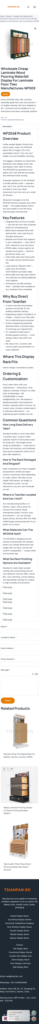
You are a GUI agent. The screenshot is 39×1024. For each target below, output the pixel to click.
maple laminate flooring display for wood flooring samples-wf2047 (18, 810)
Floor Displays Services (20, 963)
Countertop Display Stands (19, 920)
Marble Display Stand (19, 934)
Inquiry (5, 94)
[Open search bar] (28, 7)
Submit (8, 700)
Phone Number (8, 659)
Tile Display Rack (20, 949)
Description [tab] (7, 126)
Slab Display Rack (20, 967)
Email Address (8, 648)
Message (5, 670)
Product (19, 945)
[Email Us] (34, 1019)
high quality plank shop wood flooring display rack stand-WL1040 (17, 867)
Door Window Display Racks (19, 927)
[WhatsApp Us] (34, 1012)
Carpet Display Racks (19, 916)
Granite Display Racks (19, 931)
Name (4, 627)
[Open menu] (35, 7)
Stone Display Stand (20, 960)
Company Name (8, 637)
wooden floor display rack (15, 119)
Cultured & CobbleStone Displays (19, 923)
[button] (35, 29)
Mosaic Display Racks (19, 938)
